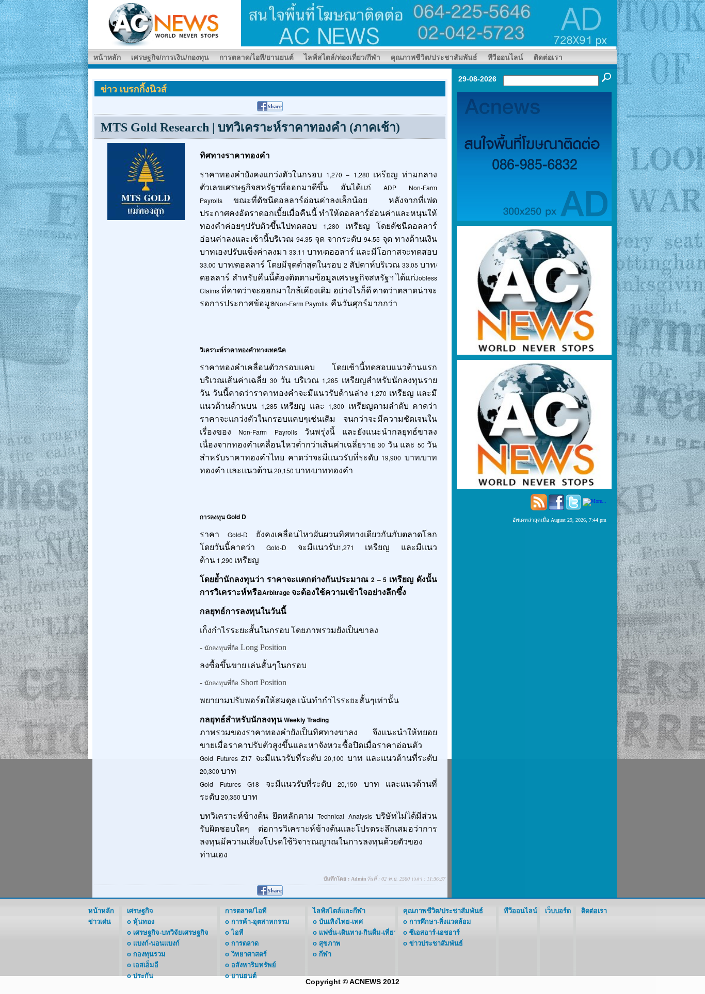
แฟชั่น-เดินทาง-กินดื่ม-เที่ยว (358, 932)
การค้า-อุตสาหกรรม (260, 921)
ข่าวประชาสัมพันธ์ (436, 943)
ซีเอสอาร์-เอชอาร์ (434, 932)
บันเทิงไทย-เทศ (341, 921)
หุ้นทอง (143, 921)
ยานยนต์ (244, 976)
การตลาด (245, 943)
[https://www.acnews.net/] (429, 22)
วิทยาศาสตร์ (249, 954)
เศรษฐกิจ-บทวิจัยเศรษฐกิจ (171, 932)
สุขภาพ (330, 943)
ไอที (237, 932)
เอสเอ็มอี (145, 965)
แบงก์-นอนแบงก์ (156, 943)
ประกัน (143, 976)
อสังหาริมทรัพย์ (253, 965)
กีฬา (325, 954)
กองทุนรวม (149, 954)
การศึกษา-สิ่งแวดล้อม (440, 921)
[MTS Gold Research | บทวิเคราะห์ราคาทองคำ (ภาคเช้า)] (146, 181)
